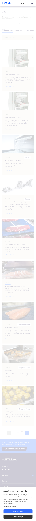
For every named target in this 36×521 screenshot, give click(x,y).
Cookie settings (18, 517)
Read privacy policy (10, 506)
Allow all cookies (18, 511)
